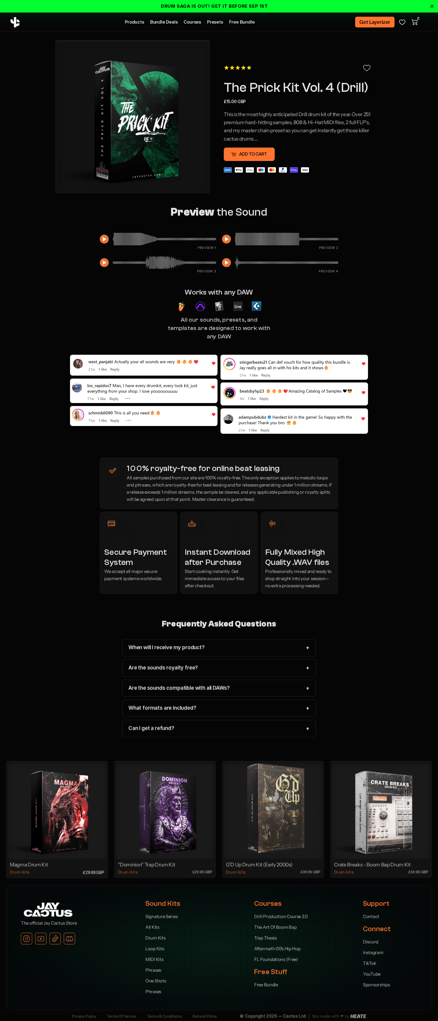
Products (134, 22)
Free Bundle (242, 22)
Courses (192, 22)
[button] (249, 154)
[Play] (104, 239)
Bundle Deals (164, 22)
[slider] (164, 239)
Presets (215, 22)
